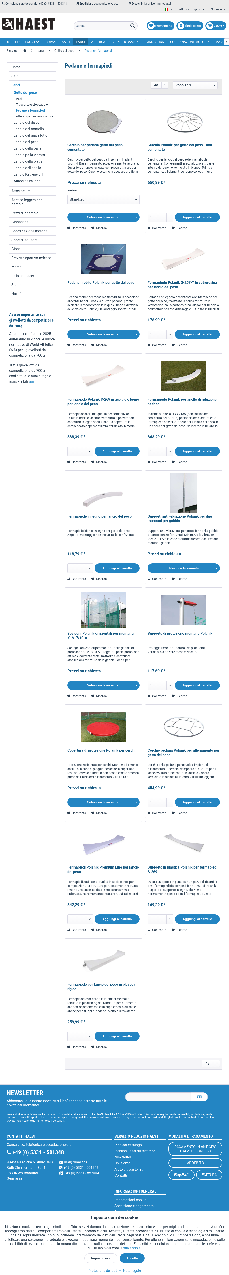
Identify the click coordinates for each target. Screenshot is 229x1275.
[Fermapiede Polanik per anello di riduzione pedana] (184, 376)
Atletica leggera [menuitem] (190, 9)
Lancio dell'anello (27, 168)
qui (31, 381)
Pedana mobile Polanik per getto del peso (100, 282)
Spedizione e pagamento (134, 1206)
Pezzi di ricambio (24, 213)
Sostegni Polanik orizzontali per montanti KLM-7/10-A (100, 635)
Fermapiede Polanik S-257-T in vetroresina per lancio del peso (182, 284)
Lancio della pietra (28, 161)
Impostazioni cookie (130, 1200)
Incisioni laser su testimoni (135, 1151)
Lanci (15, 85)
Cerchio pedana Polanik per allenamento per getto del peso (183, 752)
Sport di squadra (24, 240)
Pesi (19, 99)
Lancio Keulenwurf (28, 174)
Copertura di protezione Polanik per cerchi (101, 750)
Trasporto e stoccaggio (32, 104)
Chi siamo (122, 1163)
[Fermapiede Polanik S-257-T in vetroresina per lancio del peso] (184, 259)
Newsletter (122, 1157)
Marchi (16, 267)
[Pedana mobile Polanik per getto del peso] (103, 259)
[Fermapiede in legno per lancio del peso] (103, 493)
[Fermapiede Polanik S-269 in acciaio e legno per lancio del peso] (103, 376)
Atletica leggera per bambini (26, 202)
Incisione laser (22, 276)
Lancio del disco (26, 122)
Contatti (120, 1175)
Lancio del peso (26, 142)
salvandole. (132, 1248)
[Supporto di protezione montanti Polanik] (184, 610)
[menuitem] (106, 25)
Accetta (132, 1258)
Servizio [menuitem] (217, 9)
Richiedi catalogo (128, 1145)
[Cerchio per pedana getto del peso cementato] (103, 121)
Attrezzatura (21, 191)
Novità (16, 294)
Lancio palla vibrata (29, 155)
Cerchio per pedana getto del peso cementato (95, 147)
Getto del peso (25, 92)
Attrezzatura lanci (27, 181)
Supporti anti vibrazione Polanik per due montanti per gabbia (180, 518)
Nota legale (131, 1271)
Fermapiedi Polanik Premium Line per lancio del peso (103, 869)
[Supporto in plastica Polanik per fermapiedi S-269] (184, 844)
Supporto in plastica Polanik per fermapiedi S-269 (182, 869)
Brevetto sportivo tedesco (31, 258)
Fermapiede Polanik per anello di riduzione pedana (182, 401)
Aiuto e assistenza (128, 1169)
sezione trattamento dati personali (43, 1120)
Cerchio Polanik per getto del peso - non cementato (180, 147)
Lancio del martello (29, 129)
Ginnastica (19, 222)
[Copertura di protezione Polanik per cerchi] (103, 727)
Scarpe (16, 285)
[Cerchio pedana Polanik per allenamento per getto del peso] (184, 727)
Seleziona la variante (102, 217)
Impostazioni (100, 1258)
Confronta (78, 228)
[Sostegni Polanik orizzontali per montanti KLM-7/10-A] (103, 610)
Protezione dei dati (103, 1271)
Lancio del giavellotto (30, 135)
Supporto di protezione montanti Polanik (180, 633)
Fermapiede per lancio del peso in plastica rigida (101, 986)
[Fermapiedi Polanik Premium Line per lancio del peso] (103, 844)
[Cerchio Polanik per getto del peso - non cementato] (184, 121)
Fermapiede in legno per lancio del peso (99, 516)
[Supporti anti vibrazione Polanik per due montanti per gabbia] (184, 493)
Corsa (16, 67)
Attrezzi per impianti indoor (34, 116)
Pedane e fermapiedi (31, 110)
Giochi (16, 249)
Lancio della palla (28, 148)
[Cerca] (133, 25)
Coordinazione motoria (29, 231)
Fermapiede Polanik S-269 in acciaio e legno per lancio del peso (103, 401)
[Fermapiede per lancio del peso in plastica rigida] (103, 961)
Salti (15, 76)
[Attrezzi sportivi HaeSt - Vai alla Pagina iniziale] (28, 26)
